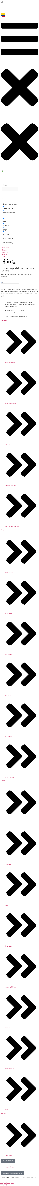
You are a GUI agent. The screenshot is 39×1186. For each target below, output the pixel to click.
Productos (4, 530)
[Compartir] (8, 1183)
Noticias (3, 1113)
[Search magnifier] (4, 196)
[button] (19, 66)
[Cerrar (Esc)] (12, 1183)
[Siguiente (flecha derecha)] (5, 1185)
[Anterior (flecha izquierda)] (1, 1185)
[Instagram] (14, 261)
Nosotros (4, 320)
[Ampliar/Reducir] (1, 1183)
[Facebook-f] (4, 261)
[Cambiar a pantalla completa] (5, 1183)
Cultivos (3, 781)
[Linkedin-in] (9, 261)
